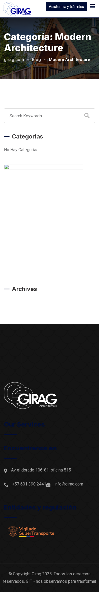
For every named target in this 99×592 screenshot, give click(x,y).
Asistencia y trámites (66, 6)
